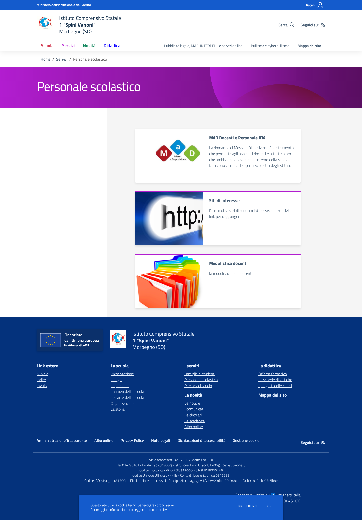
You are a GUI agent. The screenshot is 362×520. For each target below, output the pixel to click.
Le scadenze (194, 421)
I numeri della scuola (127, 391)
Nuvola (42, 374)
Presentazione (122, 374)
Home (45, 59)
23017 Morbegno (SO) (197, 459)
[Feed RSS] (323, 25)
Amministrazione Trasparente (62, 440)
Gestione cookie (246, 440)
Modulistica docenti (228, 263)
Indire (41, 380)
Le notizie (192, 403)
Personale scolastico (201, 380)
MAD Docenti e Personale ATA (237, 137)
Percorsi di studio (198, 386)
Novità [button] (89, 45)
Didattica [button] (112, 45)
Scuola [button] (47, 45)
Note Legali (160, 440)
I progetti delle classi (275, 386)
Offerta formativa (272, 374)
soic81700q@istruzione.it (172, 465)
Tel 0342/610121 (130, 465)
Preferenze (248, 506)
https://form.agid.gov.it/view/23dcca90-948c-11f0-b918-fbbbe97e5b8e (225, 480)
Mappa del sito (309, 46)
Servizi (61, 59)
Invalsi (42, 386)
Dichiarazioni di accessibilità (201, 440)
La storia (118, 409)
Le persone (120, 386)
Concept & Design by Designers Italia (268, 495)
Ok (269, 506)
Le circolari (193, 415)
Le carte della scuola (127, 397)
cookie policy (158, 509)
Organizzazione (123, 403)
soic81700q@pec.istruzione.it (223, 465)
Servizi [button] (68, 45)
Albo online (193, 427)
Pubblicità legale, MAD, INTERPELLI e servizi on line (203, 46)
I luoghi (116, 380)
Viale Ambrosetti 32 (163, 459)
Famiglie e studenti (199, 374)
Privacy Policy (132, 440)
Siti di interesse (224, 200)
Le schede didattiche (275, 380)
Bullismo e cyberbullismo (270, 46)
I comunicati (194, 409)
